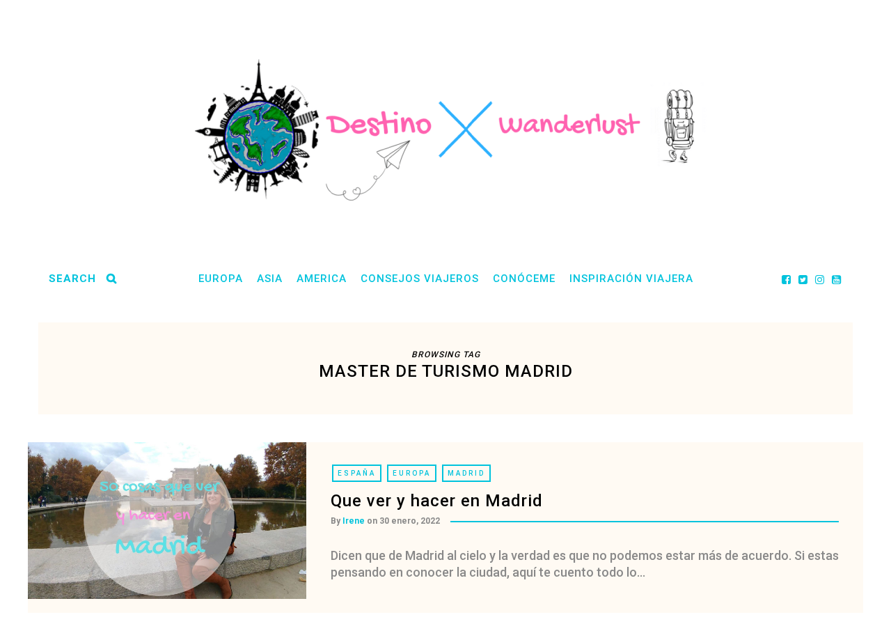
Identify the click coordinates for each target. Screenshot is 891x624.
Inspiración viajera (631, 278)
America (322, 278)
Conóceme (524, 278)
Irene (353, 521)
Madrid (466, 473)
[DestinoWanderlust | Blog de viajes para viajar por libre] (445, 130)
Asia (270, 278)
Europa (220, 278)
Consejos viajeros (420, 278)
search (72, 278)
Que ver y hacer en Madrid (437, 500)
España (357, 473)
